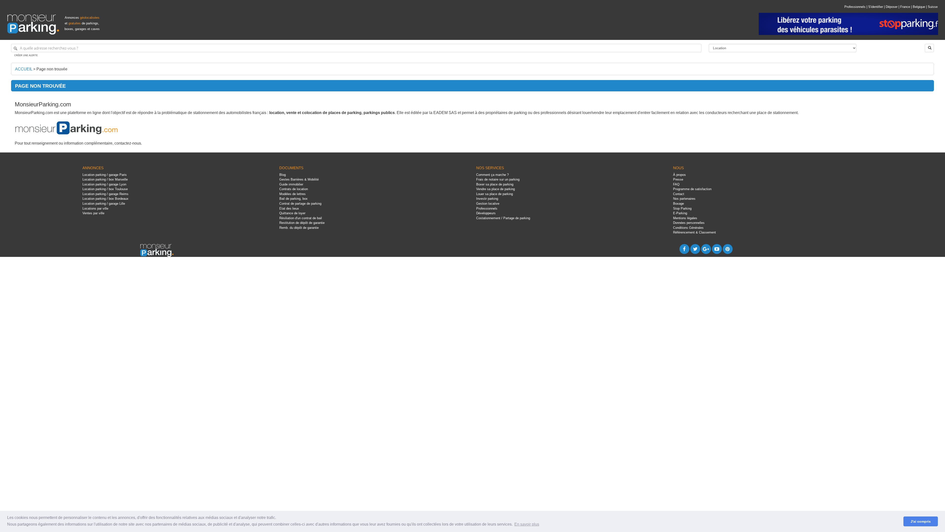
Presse (678, 179)
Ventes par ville (93, 213)
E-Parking (680, 213)
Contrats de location (293, 189)
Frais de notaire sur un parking (498, 179)
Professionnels (855, 7)
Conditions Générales (688, 228)
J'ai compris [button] (921, 521)
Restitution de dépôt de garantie (302, 223)
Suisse (933, 7)
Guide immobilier (291, 184)
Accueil (23, 69)
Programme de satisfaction (692, 189)
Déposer (892, 7)
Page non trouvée (51, 69)
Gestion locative (487, 203)
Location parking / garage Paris (104, 175)
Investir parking (487, 198)
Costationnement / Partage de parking (503, 218)
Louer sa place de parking (494, 194)
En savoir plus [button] (526, 524)
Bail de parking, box (293, 198)
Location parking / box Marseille (105, 179)
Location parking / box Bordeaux (105, 198)
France (905, 7)
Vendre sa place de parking (495, 189)
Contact (678, 194)
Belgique (919, 7)
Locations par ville (95, 208)
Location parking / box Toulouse (105, 189)
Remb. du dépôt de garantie (299, 228)
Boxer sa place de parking (494, 184)
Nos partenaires (684, 198)
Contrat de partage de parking (300, 203)
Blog (282, 175)
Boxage (678, 203)
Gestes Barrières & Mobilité (299, 179)
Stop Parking (682, 208)
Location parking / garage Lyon (104, 184)
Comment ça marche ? (492, 175)
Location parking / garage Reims (105, 194)
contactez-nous (127, 143)
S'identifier (875, 7)
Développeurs (486, 213)
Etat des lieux (289, 208)
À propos (679, 175)
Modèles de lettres (292, 194)
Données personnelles (689, 223)
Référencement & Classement (694, 232)
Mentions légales (685, 218)
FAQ (676, 184)
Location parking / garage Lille (103, 203)
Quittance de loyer (292, 213)
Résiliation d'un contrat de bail (300, 218)
